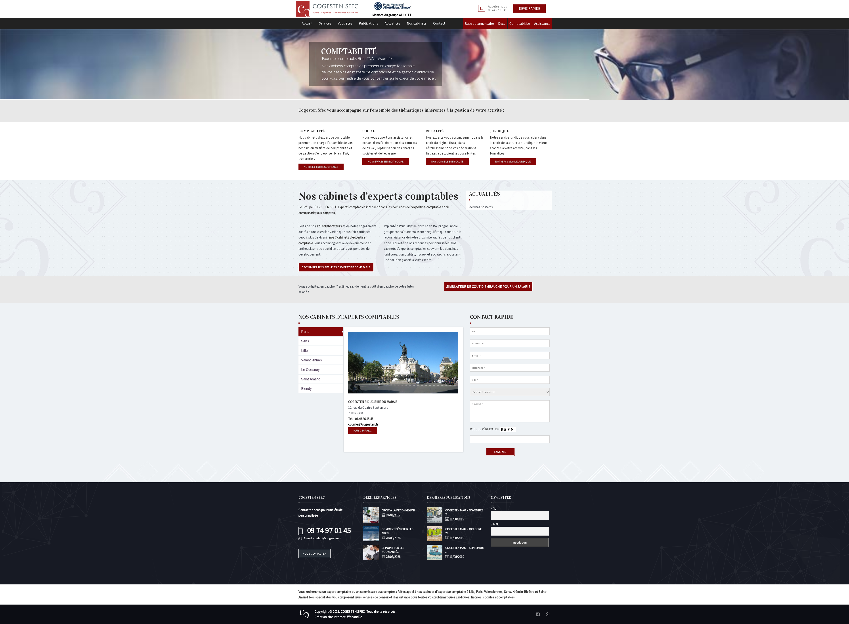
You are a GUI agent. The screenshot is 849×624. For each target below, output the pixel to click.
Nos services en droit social (385, 161)
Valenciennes (311, 360)
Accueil (307, 23)
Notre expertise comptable (321, 166)
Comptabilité (519, 23)
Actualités (392, 23)
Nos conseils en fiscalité (447, 161)
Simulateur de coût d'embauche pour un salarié (488, 286)
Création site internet (330, 617)
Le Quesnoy (310, 370)
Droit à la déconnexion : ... (400, 510)
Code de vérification (485, 429)
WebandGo (355, 617)
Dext (501, 23)
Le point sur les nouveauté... (393, 550)
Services (325, 23)
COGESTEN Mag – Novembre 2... (464, 512)
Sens (305, 341)
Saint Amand (310, 379)
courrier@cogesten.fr (363, 424)
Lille (304, 351)
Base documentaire (479, 23)
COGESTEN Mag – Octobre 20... (463, 531)
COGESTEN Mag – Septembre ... (464, 550)
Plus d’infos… (363, 430)
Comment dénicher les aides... (397, 531)
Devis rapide (529, 8)
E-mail (495, 524)
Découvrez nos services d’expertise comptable (336, 267)
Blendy (306, 389)
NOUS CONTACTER (314, 553)
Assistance (542, 23)
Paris (305, 332)
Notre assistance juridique (513, 161)
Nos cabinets (416, 23)
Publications (368, 23)
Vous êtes (345, 23)
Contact (439, 23)
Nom (494, 509)
